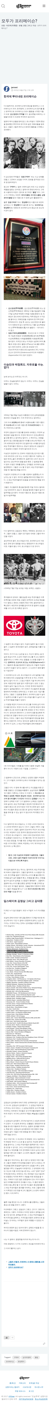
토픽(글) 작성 (34, 1383)
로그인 (31, 1391)
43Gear (12, 1396)
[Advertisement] (24, 59)
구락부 (16, 1357)
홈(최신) (12, 1383)
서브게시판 (27, 1387)
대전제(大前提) (12, 25)
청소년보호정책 (41, 1399)
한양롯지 (21, 1361)
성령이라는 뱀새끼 (12, 1387)
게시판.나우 (38, 1387)
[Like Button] (6, 1337)
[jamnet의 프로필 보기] (6, 89)
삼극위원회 (27, 1357)
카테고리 (22, 1383)
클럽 (36, 1357)
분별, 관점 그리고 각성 (27, 25)
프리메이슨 (10, 1361)
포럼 (3, 25)
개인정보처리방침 (26, 1399)
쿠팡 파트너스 (20, 1391)
